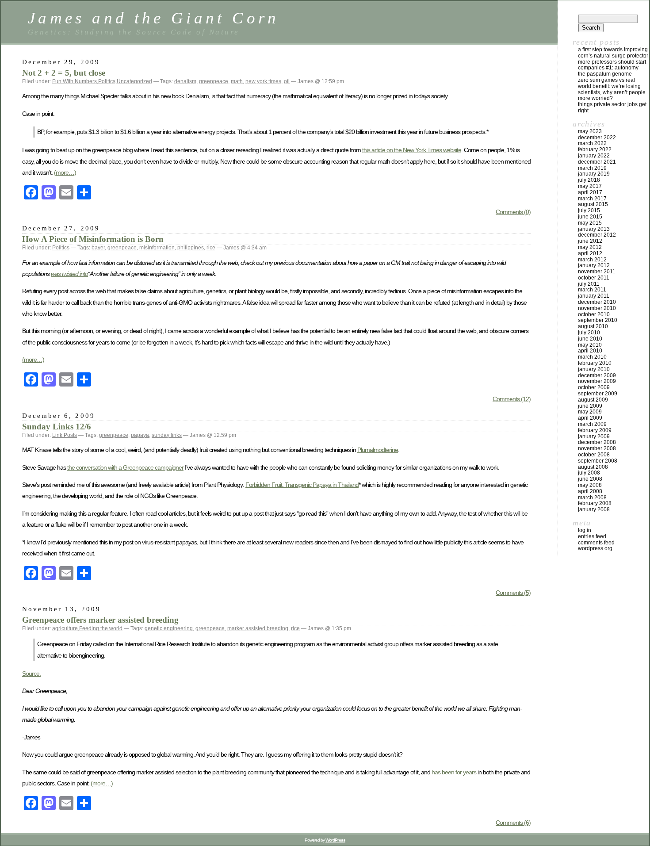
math (237, 81)
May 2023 (590, 131)
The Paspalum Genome (605, 74)
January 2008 (594, 509)
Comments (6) (513, 822)
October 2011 (593, 278)
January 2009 (594, 436)
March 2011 (592, 290)
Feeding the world (100, 628)
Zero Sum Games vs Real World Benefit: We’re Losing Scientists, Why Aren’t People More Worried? (612, 89)
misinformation (157, 248)
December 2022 (597, 137)
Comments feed (596, 543)
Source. (31, 673)
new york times (263, 81)
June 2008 (590, 479)
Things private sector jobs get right (612, 107)
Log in (584, 530)
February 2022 (595, 149)
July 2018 (589, 180)
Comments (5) (513, 592)
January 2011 (593, 296)
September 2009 (597, 393)
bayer (98, 248)
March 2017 (592, 198)
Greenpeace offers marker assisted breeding (100, 619)
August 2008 (593, 467)
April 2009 (590, 418)
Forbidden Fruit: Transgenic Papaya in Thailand (302, 484)
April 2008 (590, 491)
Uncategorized (134, 81)
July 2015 (589, 210)
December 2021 (597, 162)
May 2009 (590, 412)
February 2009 (595, 430)
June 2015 (590, 217)
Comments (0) (513, 211)
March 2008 (592, 497)
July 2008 (589, 473)
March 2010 (592, 357)
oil (287, 81)
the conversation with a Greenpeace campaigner (125, 467)
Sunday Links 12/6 (56, 426)
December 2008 (597, 442)
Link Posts (64, 435)
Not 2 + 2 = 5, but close (63, 72)
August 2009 (593, 400)
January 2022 (594, 156)
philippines (190, 248)
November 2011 (597, 271)
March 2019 (592, 168)
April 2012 (590, 253)
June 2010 (590, 339)
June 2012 (590, 241)
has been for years (454, 772)
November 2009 (597, 381)
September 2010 (597, 320)
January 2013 (594, 229)
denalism (185, 81)
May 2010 (590, 345)
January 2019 (594, 174)
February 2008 (595, 503)
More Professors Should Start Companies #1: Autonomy (612, 65)
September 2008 (597, 461)
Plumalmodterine (377, 449)
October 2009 (594, 387)
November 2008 (597, 448)
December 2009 (597, 375)
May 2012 (590, 247)
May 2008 (590, 485)
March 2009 (592, 424)
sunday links (167, 435)
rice (210, 248)
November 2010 (597, 308)
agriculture (65, 628)
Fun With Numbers (74, 81)
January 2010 (594, 369)
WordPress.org (595, 548)
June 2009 (590, 406)
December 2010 (597, 302)
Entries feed (592, 536)
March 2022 (592, 143)
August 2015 (593, 204)
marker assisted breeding (257, 628)
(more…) (65, 172)
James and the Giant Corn (153, 18)
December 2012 (597, 235)
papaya (140, 435)
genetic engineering (169, 628)
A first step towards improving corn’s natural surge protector (613, 52)
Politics (106, 81)
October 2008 (594, 455)
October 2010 (594, 314)
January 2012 (594, 265)
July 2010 (589, 332)
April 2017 (590, 192)
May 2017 (590, 186)
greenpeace (213, 81)
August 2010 (593, 326)
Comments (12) (512, 398)
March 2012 (592, 259)
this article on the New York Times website (411, 149)
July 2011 (589, 284)
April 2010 (590, 351)
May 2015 (590, 223)
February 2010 (595, 363)
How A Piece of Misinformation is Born (93, 239)
